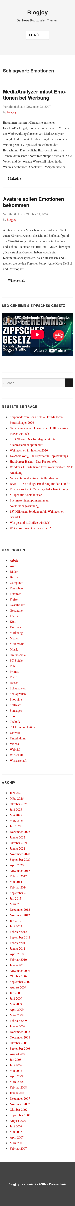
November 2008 (20, 1037)
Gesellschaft (17, 605)
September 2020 (20, 859)
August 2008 (18, 1054)
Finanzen (15, 594)
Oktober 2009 (18, 976)
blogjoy (11, 112)
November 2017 (20, 870)
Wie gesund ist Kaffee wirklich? (30, 522)
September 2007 (20, 1115)
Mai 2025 (16, 815)
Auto (13, 566)
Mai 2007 (16, 1132)
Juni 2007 (16, 1126)
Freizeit (14, 599)
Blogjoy (37, 12)
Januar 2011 (17, 948)
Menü (34, 35)
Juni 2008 (16, 1065)
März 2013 (17, 904)
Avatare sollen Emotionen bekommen (33, 202)
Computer (16, 582)
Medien (14, 638)
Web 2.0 (15, 749)
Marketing (14, 178)
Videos (14, 744)
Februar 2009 (18, 1020)
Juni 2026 (16, 793)
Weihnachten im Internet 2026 (29, 450)
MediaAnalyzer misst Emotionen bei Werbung (34, 94)
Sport (13, 716)
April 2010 (17, 954)
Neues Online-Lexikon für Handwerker (35, 478)
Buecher (15, 577)
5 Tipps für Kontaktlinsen (26, 495)
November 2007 (20, 1104)
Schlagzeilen (18, 694)
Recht (13, 677)
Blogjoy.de (16, 1184)
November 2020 (20, 854)
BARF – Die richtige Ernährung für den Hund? (40, 483)
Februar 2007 (18, 1148)
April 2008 (17, 1076)
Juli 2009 (15, 993)
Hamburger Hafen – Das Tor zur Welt (33, 461)
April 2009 (17, 1009)
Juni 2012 (16, 926)
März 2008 (17, 1082)
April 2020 (17, 865)
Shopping (16, 699)
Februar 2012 (18, 932)
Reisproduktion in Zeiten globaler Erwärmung (39, 489)
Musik (14, 649)
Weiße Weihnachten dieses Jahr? (30, 528)
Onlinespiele (18, 655)
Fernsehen (16, 588)
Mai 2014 (16, 882)
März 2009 (17, 1015)
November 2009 (20, 970)
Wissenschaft (16, 280)
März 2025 (17, 820)
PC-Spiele (16, 660)
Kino (13, 621)
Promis (14, 671)
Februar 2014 (18, 887)
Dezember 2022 (20, 832)
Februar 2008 (18, 1087)
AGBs (43, 1184)
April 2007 (17, 1137)
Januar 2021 (17, 848)
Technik (15, 721)
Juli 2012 (15, 920)
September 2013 (20, 893)
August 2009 (18, 987)
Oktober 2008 (18, 1043)
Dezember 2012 (20, 909)
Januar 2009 (17, 1026)
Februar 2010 (18, 959)
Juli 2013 (15, 898)
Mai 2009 (16, 1004)
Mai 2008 (16, 1070)
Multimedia (17, 644)
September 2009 (20, 982)
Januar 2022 (17, 837)
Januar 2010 (17, 965)
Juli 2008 (15, 1059)
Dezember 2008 (20, 1032)
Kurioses (15, 627)
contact (31, 1184)
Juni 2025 (16, 809)
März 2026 (17, 798)
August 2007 (18, 1120)
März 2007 (17, 1143)
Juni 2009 (16, 998)
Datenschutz (57, 1184)
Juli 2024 (15, 826)
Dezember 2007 (20, 1098)
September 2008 (20, 1048)
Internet (14, 616)
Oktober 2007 (18, 1109)
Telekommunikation (22, 727)
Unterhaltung (18, 738)
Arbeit (14, 560)
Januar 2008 (17, 1093)
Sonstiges (16, 710)
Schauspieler (18, 688)
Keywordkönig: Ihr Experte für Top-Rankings (39, 456)
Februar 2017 (18, 876)
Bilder (14, 571)
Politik (14, 666)
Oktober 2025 (18, 804)
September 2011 (20, 937)
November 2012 (20, 915)
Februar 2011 (18, 943)
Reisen (14, 682)
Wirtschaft (16, 755)
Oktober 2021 (18, 843)
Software (15, 705)
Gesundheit (17, 610)
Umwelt (15, 733)
